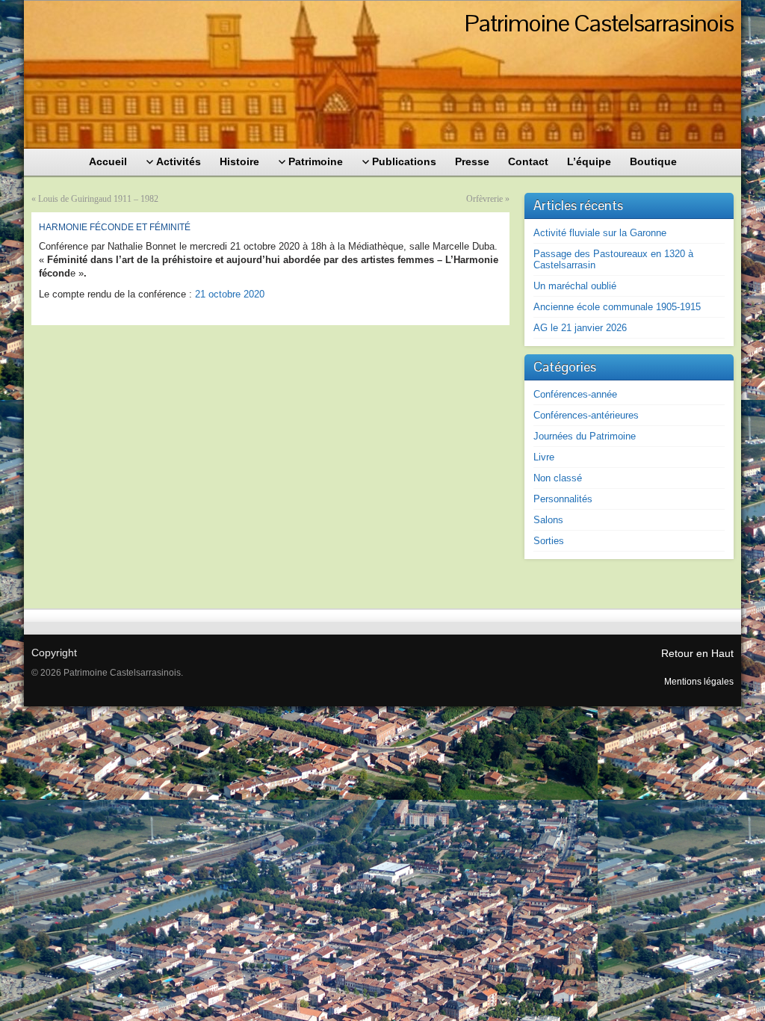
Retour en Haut (697, 653)
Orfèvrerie (484, 199)
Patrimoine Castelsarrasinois (599, 22)
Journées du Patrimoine (584, 436)
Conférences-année (575, 394)
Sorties (548, 540)
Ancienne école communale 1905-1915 (617, 306)
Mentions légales (699, 681)
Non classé (557, 478)
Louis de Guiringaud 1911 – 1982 (98, 199)
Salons (548, 519)
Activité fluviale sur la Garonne (599, 232)
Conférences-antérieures (586, 415)
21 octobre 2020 (229, 294)
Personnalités (562, 499)
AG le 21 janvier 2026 (580, 327)
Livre (543, 457)
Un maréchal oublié (574, 286)
